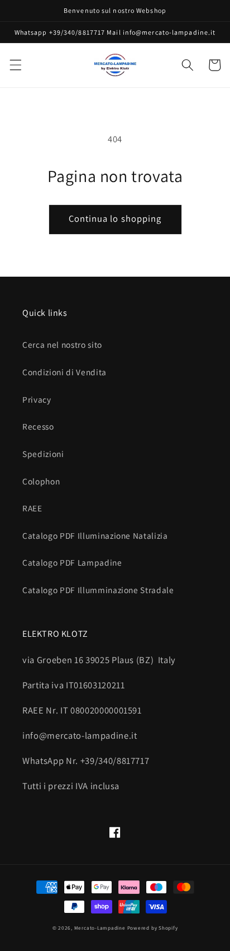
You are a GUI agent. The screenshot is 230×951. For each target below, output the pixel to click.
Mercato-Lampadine (100, 928)
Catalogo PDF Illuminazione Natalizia (95, 535)
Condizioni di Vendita (64, 371)
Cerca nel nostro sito (62, 344)
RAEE (32, 508)
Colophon (41, 481)
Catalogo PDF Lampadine (72, 562)
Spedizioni (43, 453)
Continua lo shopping (115, 218)
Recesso (38, 426)
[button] (15, 65)
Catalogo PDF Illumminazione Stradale (98, 589)
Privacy (36, 399)
